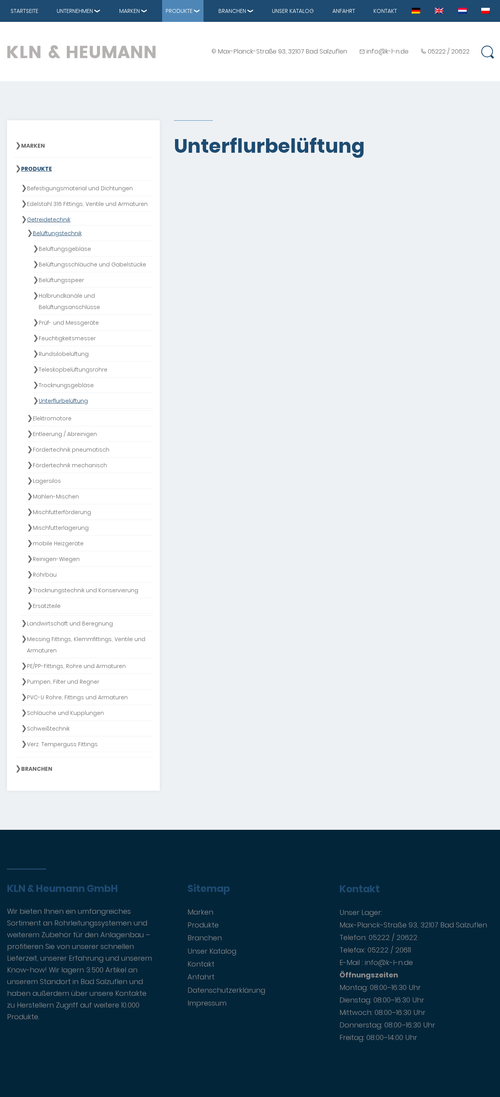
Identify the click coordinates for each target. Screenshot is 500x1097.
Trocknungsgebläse (66, 385)
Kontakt (385, 11)
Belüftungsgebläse (65, 249)
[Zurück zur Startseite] (81, 51)
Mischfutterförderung (62, 512)
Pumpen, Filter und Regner (63, 682)
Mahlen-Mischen (56, 496)
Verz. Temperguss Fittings (62, 744)
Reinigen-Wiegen (56, 559)
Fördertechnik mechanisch (70, 465)
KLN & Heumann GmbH (62, 889)
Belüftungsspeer (61, 280)
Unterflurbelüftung (63, 401)
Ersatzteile (47, 606)
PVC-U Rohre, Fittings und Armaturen (77, 697)
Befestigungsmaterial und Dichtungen (80, 188)
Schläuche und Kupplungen (65, 713)
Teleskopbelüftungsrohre (73, 369)
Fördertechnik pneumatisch (71, 450)
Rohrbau (45, 575)
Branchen (232, 11)
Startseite (24, 11)
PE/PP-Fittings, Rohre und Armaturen (76, 666)
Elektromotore (52, 418)
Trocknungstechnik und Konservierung (85, 590)
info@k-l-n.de (387, 51)
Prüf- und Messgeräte (69, 323)
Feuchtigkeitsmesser (67, 338)
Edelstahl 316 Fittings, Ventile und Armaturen (87, 204)
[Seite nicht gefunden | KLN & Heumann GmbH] (416, 10)
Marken (129, 11)
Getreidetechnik (48, 219)
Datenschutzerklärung (226, 990)
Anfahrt (343, 11)
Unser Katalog (293, 11)
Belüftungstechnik (57, 233)
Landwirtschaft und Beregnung (70, 623)
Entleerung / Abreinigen (65, 434)
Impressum (207, 1003)
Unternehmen (75, 11)
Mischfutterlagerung (61, 528)
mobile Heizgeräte (58, 543)
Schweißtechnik (48, 729)
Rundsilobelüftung (64, 354)
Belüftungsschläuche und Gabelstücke (92, 264)
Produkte (179, 11)
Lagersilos (47, 481)
